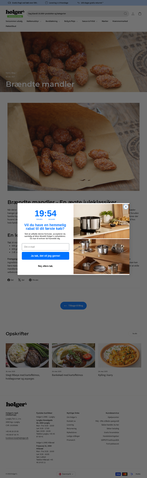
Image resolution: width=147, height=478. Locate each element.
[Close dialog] (125, 206)
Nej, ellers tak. (45, 266)
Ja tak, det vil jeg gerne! (45, 255)
